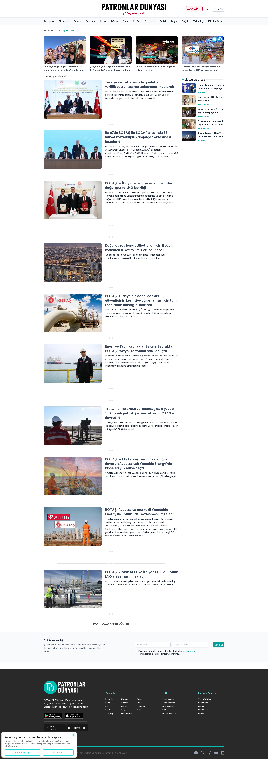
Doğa (174, 21)
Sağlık (185, 21)
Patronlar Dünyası (207, 693)
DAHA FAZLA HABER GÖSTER (111, 623)
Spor (125, 21)
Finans (77, 21)
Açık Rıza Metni (188, 651)
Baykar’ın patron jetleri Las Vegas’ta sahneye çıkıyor (155, 68)
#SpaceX (201, 140)
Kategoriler (110, 693)
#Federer (201, 92)
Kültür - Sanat (215, 21)
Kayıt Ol (218, 644)
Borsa (103, 21)
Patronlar (49, 21)
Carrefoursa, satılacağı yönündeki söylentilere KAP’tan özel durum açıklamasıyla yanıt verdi (201, 68)
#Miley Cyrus (203, 116)
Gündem (90, 21)
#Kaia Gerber (203, 104)
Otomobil (150, 21)
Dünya (114, 21)
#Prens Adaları (203, 128)
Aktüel (136, 21)
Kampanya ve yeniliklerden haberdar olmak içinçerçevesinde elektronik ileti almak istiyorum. (166, 652)
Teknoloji (198, 21)
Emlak (163, 21)
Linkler (165, 693)
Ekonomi (64, 21)
